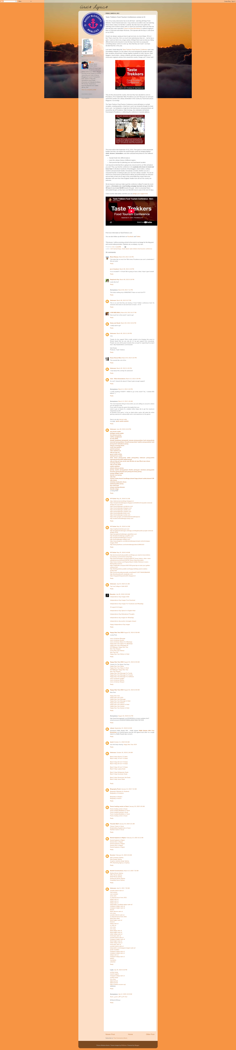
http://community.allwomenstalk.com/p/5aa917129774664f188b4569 (130, 572)
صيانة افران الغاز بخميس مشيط (118, 996)
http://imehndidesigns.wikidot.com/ (120, 539)
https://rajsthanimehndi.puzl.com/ (119, 529)
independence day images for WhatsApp (122, 617)
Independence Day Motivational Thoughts (122, 614)
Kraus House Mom (116, 357)
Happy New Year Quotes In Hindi (119, 708)
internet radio (123, 419)
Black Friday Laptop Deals (117, 769)
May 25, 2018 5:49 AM (123, 552)
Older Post (150, 1034)
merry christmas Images (117, 678)
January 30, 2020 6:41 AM (127, 823)
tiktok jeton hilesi (115, 918)
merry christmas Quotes (117, 640)
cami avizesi (113, 892)
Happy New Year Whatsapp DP (119, 645)
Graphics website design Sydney (119, 861)
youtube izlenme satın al (117, 915)
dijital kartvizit (114, 981)
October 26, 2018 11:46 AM (125, 752)
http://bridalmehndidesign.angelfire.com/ (121, 536)
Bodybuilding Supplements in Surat (120, 828)
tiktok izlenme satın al (116, 911)
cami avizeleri (114, 894)
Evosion (112, 855)
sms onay (113, 913)
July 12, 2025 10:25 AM (125, 994)
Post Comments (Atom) (120, 1038)
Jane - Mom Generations (117, 378)
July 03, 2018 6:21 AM (123, 584)
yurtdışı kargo (114, 972)
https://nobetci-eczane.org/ (118, 984)
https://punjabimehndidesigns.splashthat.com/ (123, 534)
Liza (92, 62)
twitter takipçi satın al (116, 934)
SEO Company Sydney (116, 857)
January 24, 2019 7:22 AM (129, 789)
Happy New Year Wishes (117, 702)
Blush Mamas (114, 257)
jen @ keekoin (114, 269)
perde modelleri (114, 949)
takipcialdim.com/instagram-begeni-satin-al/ (122, 948)
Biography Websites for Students (119, 791)
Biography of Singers (116, 796)
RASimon (124, 1045)
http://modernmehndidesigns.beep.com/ (121, 518)
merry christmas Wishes (117, 680)
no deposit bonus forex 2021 (118, 897)
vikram (112, 728)
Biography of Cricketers (117, 793)
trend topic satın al (115, 936)
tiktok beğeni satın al (116, 920)
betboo (112, 958)
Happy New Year (115, 695)
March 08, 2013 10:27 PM (128, 312)
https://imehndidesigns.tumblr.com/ (120, 515)
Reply (111, 263)
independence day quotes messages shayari (123, 621)
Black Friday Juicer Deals (117, 779)
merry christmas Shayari (117, 682)
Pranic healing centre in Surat (119, 806)
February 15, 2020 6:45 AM (124, 855)
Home (130, 1034)
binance (112, 922)
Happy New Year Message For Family (121, 673)
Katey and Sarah (115, 323)
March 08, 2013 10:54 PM (128, 323)
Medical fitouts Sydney (116, 873)
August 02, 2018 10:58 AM (132, 632)
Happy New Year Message (118, 699)
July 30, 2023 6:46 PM (120, 970)
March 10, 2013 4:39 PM (133, 378)
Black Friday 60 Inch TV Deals (119, 762)
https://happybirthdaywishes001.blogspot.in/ (123, 576)
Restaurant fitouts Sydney (117, 878)
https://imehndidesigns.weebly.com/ (120, 510)
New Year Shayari (115, 649)
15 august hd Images (116, 607)
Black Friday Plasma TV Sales (119, 756)
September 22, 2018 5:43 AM (123, 728)
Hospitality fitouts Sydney (117, 880)
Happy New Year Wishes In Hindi (119, 654)
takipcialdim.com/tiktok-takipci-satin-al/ (121, 904)
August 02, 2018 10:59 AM (132, 662)
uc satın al (113, 925)
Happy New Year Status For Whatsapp (121, 643)
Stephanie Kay (114, 279)
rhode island (125, 249)
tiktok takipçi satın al (116, 930)
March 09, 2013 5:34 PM (129, 357)
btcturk (112, 909)
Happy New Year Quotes (117, 706)
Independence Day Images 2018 (119, 596)
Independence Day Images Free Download (122, 600)
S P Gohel (113, 498)
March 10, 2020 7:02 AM (131, 870)
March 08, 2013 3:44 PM (126, 257)
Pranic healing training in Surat (119, 812)
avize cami (113, 896)
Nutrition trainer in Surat (117, 829)
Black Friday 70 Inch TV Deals (119, 758)
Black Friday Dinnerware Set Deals (120, 777)
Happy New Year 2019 (117, 632)
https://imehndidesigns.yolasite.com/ (120, 511)
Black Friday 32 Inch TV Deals (119, 767)
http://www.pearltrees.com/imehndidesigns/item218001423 (127, 544)
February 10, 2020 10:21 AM (134, 837)
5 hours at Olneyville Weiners (132, 28)
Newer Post (110, 1034)
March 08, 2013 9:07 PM (124, 300)
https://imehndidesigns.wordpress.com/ (121, 506)
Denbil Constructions (117, 870)
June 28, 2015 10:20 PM (124, 429)
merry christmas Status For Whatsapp (121, 642)
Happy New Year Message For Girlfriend (122, 676)
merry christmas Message (117, 638)
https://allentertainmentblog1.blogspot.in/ (122, 501)
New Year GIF (114, 652)
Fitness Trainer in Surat (117, 826)
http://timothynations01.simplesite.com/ (121, 574)
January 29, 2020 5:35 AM (137, 806)
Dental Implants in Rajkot (118, 837)
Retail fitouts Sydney (116, 876)
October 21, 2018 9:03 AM (122, 742)
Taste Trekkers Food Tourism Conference (135, 49)
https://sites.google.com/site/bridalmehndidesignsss (125, 516)
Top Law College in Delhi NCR (119, 586)
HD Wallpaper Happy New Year (119, 647)
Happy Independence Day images (120, 624)
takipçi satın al (114, 899)
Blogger (137, 1045)
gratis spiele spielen (122, 421)
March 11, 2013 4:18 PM (125, 389)
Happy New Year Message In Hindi (120, 701)
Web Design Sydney (116, 859)
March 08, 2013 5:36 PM (127, 279)
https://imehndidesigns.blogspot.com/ (121, 508)
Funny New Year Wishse (117, 650)
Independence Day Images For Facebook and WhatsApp (126, 603)
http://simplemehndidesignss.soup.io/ (121, 537)
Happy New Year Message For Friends (121, 675)
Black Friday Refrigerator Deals (119, 772)
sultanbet (112, 962)
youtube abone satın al (116, 890)
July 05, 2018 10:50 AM (123, 594)
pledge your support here (140, 193)
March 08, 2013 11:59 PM (124, 333)
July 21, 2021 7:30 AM (123, 888)
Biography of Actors (115, 798)
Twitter (138, 236)
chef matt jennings (115, 249)
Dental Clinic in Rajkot (116, 842)
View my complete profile (89, 89)
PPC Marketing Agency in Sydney (120, 862)
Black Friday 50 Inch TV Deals (119, 763)
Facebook (130, 236)
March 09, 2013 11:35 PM (124, 368)
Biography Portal (115, 789)
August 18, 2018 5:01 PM (125, 716)
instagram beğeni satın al (117, 906)
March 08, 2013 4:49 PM (127, 269)
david (112, 742)
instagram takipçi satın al (117, 951)
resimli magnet (114, 974)
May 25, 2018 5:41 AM (123, 498)
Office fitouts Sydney (116, 875)
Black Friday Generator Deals (118, 774)
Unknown (113, 300)
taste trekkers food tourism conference (141, 249)
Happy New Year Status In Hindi (119, 668)
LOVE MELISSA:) (115, 312)
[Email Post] (125, 246)
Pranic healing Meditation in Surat (120, 810)
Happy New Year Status (117, 666)
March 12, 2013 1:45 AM (125, 401)
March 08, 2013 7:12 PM (125, 290)
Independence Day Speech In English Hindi (122, 610)
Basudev (113, 594)
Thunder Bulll (114, 823)
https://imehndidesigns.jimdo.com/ (120, 513)
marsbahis (113, 960)
